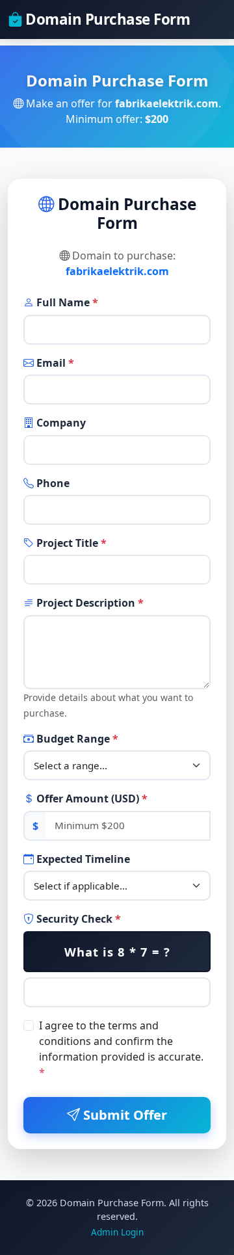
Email (54, 363)
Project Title (70, 543)
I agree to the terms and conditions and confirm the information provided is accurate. (121, 1048)
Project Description (89, 603)
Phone (52, 483)
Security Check (77, 919)
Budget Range (76, 739)
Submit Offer (123, 1115)
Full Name (66, 302)
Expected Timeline (82, 859)
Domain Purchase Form (106, 19)
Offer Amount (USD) (91, 798)
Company (60, 423)
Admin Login (117, 1232)
